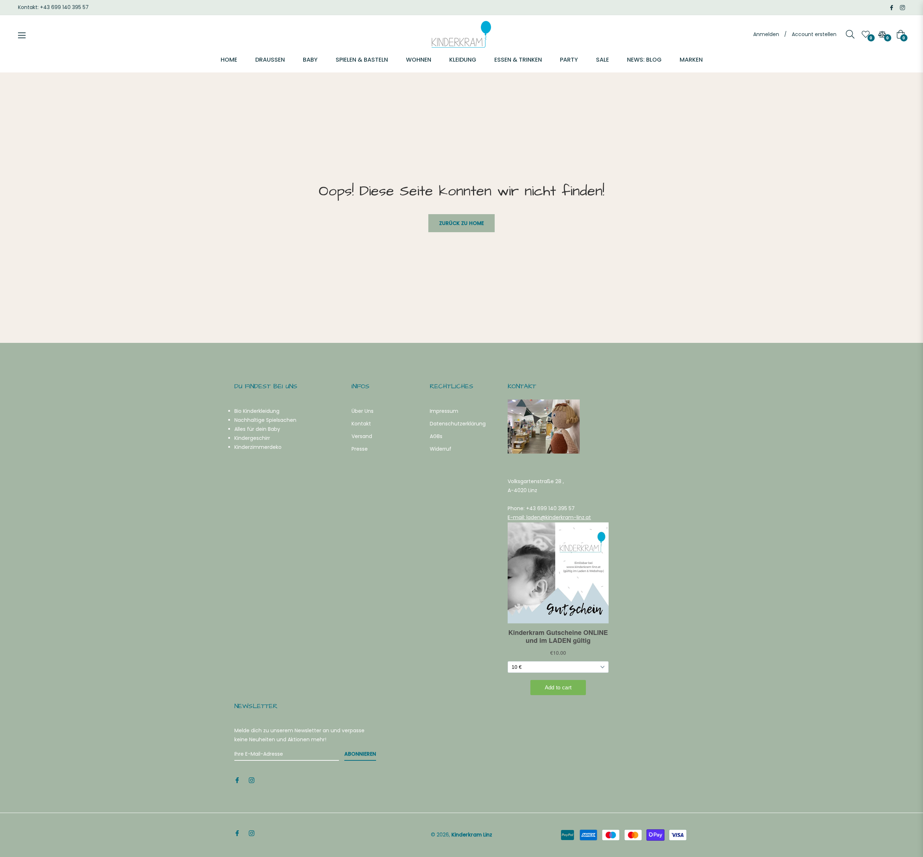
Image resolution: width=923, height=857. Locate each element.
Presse (360, 448)
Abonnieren (360, 753)
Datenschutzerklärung (458, 423)
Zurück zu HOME (461, 223)
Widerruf (440, 448)
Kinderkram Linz (471, 834)
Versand (362, 436)
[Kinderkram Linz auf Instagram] (902, 7)
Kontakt (361, 423)
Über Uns (363, 411)
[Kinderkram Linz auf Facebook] (891, 7)
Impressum (444, 411)
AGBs (436, 436)
